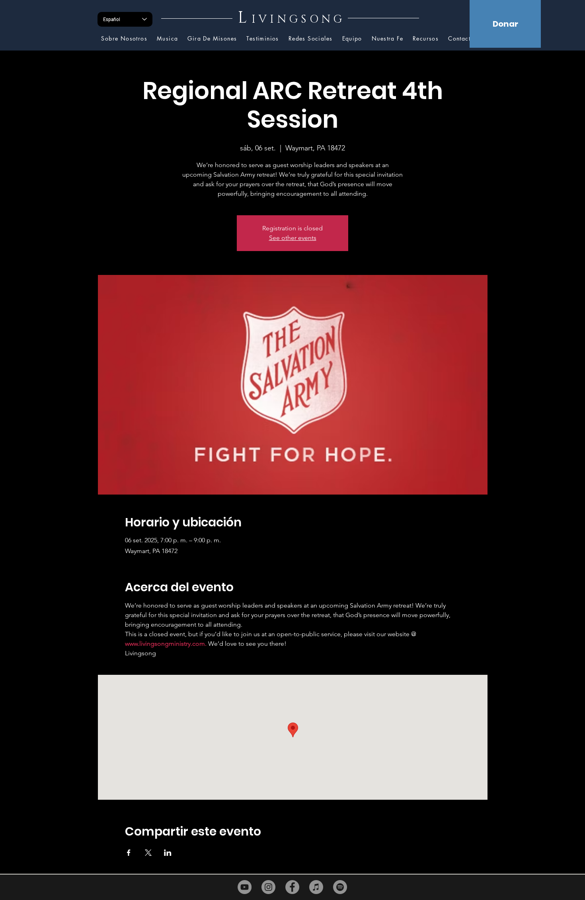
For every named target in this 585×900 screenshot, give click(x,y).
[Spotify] (340, 887)
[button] (426, 39)
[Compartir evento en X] (148, 852)
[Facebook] (292, 887)
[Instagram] (268, 887)
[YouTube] (245, 887)
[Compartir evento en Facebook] (129, 852)
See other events (292, 238)
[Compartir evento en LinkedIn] (168, 852)
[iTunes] (316, 887)
